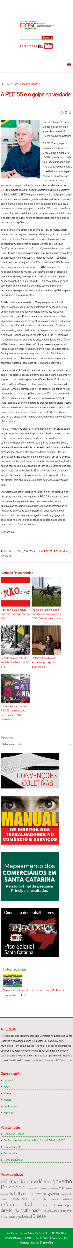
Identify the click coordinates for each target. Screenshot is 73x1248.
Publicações (10, 1106)
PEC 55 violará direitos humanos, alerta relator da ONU (15, 614)
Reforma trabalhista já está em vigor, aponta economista (44, 662)
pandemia (66, 1211)
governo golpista (47, 1194)
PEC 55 (48, 551)
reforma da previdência (26, 1181)
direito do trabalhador (21, 1210)
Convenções (10, 1153)
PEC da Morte (61, 551)
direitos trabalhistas (49, 1188)
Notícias (8, 1080)
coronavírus (33, 1188)
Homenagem (63, 1205)
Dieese (39, 1216)
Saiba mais (66, 1060)
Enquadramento (12, 1147)
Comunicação (20, 84)
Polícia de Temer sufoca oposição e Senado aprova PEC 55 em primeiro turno (46, 614)
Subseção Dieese (13, 1160)
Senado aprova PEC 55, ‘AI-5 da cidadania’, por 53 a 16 (15, 662)
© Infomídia (46, 1242)
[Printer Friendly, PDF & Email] (66, 113)
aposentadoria (51, 1211)
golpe (40, 551)
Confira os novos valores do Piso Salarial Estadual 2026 (34, 1140)
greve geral (6, 1217)
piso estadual (21, 1216)
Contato (24, 1242)
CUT (61, 1188)
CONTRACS (20, 1199)
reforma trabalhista (25, 1204)
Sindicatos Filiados (14, 1134)
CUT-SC (35, 1199)
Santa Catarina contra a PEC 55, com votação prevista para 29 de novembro (14, 712)
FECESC (5, 84)
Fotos (7, 1086)
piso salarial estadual (57, 1199)
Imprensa (9, 1112)
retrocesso (6, 556)
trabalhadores (21, 1193)
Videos (7, 1093)
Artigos (34, 84)
